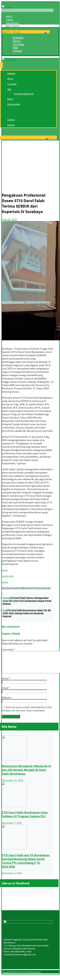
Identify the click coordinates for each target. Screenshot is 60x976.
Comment (8, 649)
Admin (5, 570)
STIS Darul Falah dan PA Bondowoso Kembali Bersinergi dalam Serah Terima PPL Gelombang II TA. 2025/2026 (26, 860)
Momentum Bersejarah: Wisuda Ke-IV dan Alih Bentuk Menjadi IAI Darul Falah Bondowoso (26, 770)
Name (6, 678)
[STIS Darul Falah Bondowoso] (12, 26)
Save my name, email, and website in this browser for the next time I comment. (27, 708)
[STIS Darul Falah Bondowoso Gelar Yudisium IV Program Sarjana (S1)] (14, 806)
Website (6, 697)
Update (5, 582)
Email (6, 688)
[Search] (45, 32)
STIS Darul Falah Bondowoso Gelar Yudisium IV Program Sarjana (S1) (25, 814)
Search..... (7, 31)
